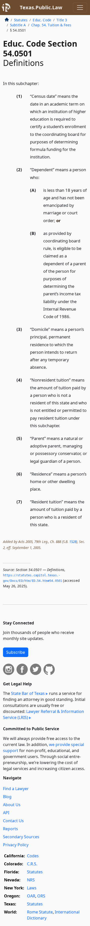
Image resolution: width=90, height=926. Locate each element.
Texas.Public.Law (41, 7)
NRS (31, 880)
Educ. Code (42, 20)
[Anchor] (42, 83)
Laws (31, 888)
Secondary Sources (21, 837)
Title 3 (61, 20)
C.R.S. (32, 864)
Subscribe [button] (15, 652)
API (6, 812)
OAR (31, 896)
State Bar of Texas (28, 693)
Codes (33, 856)
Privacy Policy (15, 845)
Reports (10, 828)
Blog (7, 796)
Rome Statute (40, 912)
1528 (72, 541)
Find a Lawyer (16, 788)
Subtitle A (18, 25)
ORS (41, 896)
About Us (11, 804)
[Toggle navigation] (80, 8)
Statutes (21, 20)
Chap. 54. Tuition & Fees (51, 25)
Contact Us (13, 820)
